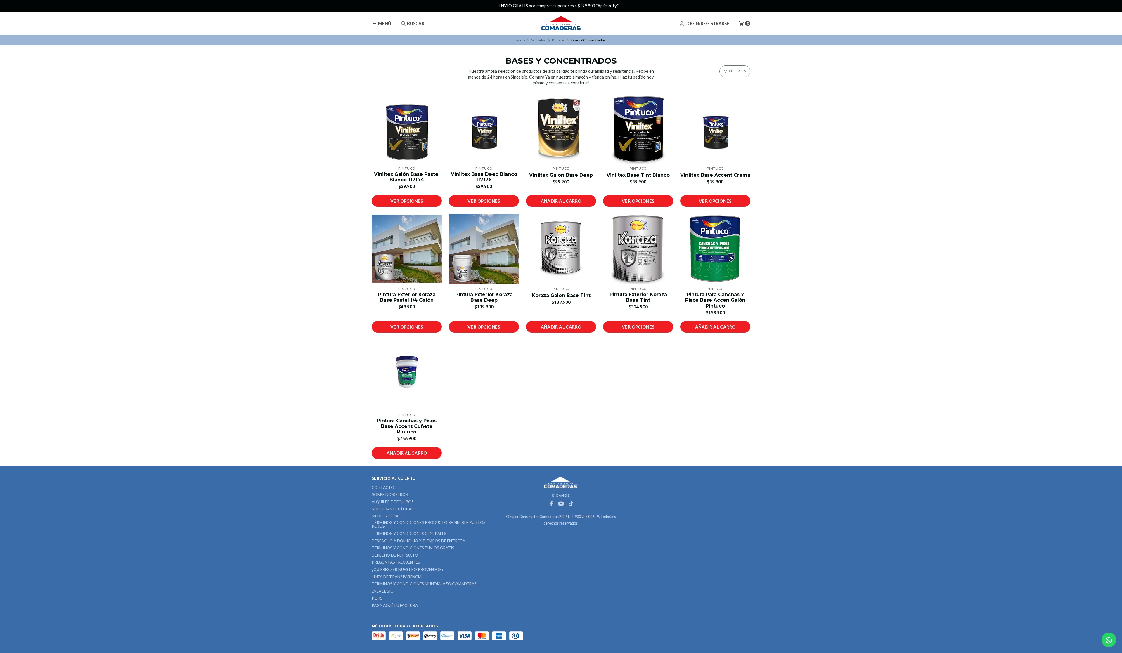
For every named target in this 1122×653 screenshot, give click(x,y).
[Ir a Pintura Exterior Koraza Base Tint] (638, 249)
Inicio (520, 40)
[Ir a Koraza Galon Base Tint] (561, 249)
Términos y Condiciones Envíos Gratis (413, 548)
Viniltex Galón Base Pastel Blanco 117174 (407, 177)
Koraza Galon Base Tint (561, 295)
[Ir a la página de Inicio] (561, 23)
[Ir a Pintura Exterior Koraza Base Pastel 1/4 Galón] (407, 249)
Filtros (737, 71)
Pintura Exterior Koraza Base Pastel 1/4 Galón (407, 297)
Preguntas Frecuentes (396, 562)
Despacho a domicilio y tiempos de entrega (418, 541)
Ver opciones (406, 201)
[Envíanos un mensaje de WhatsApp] (1109, 640)
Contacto (383, 488)
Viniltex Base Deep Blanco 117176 (484, 177)
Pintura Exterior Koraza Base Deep (484, 297)
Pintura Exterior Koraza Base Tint (638, 297)
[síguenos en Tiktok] (570, 503)
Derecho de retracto (395, 555)
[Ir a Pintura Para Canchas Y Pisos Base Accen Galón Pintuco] (715, 249)
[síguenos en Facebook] (551, 503)
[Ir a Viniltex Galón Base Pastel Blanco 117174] (407, 128)
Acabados (538, 40)
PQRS (377, 598)
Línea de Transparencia (397, 577)
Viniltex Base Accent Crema (715, 175)
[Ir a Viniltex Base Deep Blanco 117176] (484, 128)
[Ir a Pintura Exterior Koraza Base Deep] (484, 249)
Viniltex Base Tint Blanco (638, 175)
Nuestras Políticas (393, 509)
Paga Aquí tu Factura (395, 606)
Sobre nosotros (390, 495)
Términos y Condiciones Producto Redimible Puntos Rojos (429, 525)
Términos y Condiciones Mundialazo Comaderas (424, 584)
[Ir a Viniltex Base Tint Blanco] (638, 128)
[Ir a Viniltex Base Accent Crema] (715, 128)
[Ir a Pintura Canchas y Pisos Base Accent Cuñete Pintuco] (407, 375)
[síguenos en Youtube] (561, 503)
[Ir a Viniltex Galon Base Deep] (561, 128)
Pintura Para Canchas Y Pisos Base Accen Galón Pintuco (715, 300)
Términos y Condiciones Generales (409, 534)
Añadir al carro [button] (561, 201)
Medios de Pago (388, 516)
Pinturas (558, 40)
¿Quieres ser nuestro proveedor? (408, 570)
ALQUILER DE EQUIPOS (393, 502)
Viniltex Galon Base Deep (561, 175)
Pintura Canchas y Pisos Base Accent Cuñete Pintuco (407, 426)
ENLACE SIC (382, 591)
